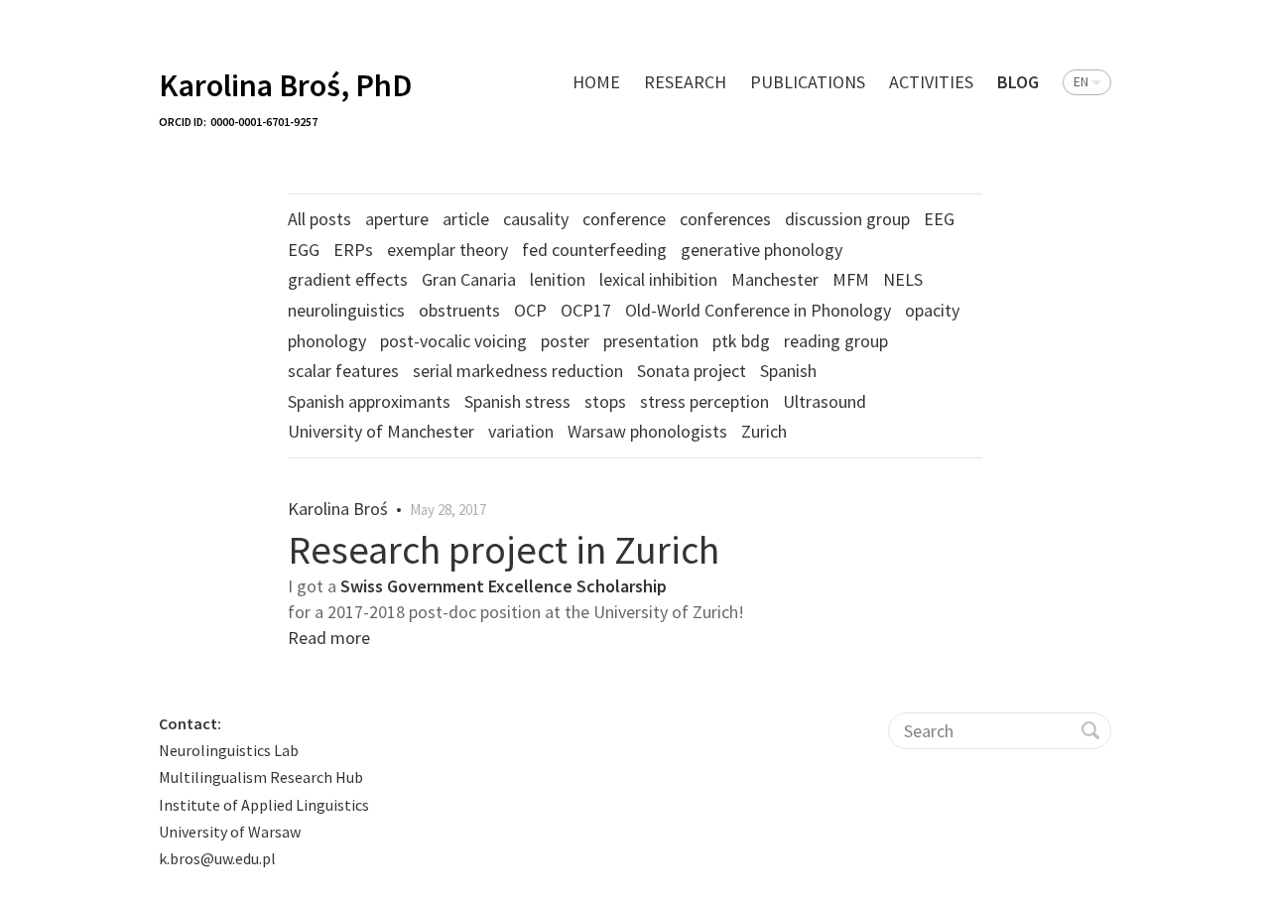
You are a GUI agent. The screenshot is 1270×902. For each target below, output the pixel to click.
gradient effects (348, 279)
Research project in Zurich (503, 550)
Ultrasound (824, 401)
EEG (939, 218)
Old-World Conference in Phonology (758, 310)
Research (685, 81)
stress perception (704, 401)
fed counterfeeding (594, 249)
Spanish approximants (369, 401)
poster (565, 340)
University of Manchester (381, 431)
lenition (557, 279)
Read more (329, 637)
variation (521, 431)
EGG (303, 249)
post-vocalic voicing (453, 340)
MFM (850, 279)
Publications (807, 81)
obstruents (459, 310)
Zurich (764, 431)
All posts (319, 218)
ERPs (353, 249)
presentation (650, 340)
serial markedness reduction (518, 370)
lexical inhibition (658, 279)
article (466, 218)
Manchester (775, 279)
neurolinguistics (346, 310)
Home (596, 81)
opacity (932, 310)
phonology (327, 340)
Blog (1018, 81)
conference (624, 218)
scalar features (343, 370)
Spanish (788, 370)
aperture (397, 218)
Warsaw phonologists (647, 431)
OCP (530, 310)
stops (605, 401)
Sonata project (691, 370)
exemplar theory (447, 249)
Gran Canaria (469, 279)
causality (536, 218)
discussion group (847, 218)
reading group (836, 340)
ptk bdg (741, 340)
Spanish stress (517, 401)
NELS (903, 279)
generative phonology (761, 249)
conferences (725, 218)
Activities (931, 81)
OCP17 (586, 310)
